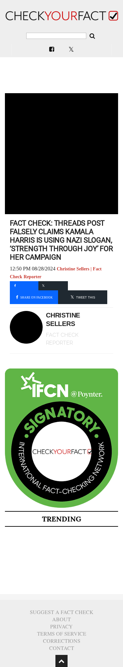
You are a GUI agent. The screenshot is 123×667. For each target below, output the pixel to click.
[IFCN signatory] (61, 506)
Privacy (61, 626)
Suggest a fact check (61, 611)
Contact (61, 647)
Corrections (61, 640)
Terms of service (61, 633)
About (61, 619)
